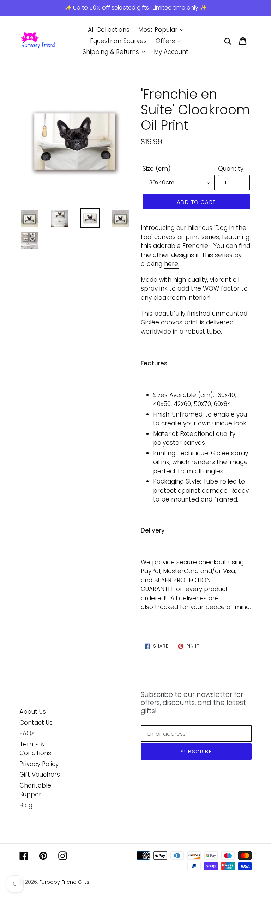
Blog (25, 805)
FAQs (27, 733)
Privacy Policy (39, 764)
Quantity (230, 168)
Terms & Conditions (35, 749)
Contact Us (36, 722)
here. (171, 264)
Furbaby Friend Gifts (64, 882)
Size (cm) (157, 168)
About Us (32, 711)
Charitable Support (35, 790)
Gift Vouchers (39, 774)
